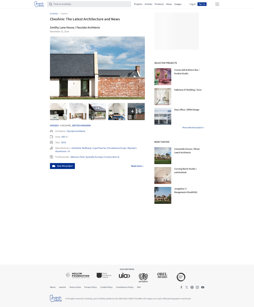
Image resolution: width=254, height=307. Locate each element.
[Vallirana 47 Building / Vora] (162, 96)
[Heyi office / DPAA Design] (162, 116)
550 (63, 136)
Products (159, 4)
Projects (138, 4)
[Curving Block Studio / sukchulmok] (162, 175)
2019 (63, 142)
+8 (68, 151)
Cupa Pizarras (99, 148)
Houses (54, 125)
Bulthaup (86, 148)
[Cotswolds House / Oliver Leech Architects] (162, 155)
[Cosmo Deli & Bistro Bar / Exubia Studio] (162, 76)
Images (177, 4)
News (169, 4)
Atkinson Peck (77, 157)
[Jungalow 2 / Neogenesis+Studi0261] (162, 195)
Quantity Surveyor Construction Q (102, 157)
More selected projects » (193, 127)
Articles (148, 4)
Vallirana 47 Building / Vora (187, 89)
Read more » (137, 166)
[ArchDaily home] (39, 4)
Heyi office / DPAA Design (186, 109)
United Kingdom (81, 125)
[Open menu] (217, 4)
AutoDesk (76, 148)
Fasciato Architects (76, 131)
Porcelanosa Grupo (116, 148)
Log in (193, 4)
